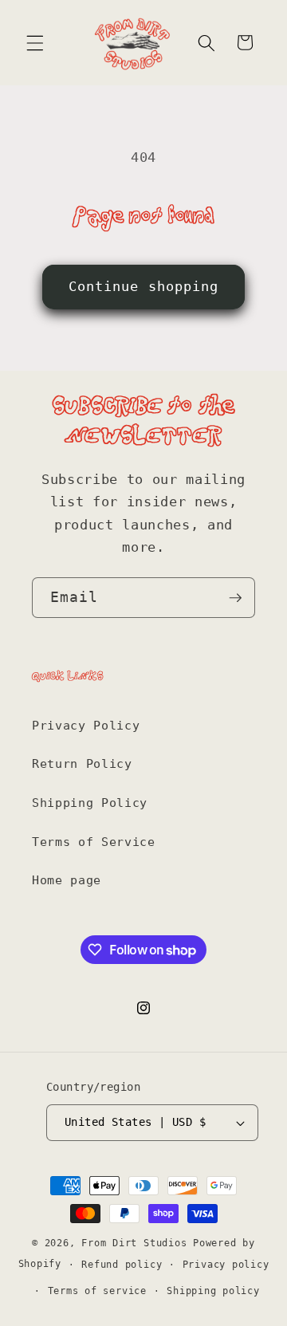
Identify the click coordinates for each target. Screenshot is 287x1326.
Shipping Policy (89, 803)
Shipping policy (213, 1290)
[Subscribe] (235, 598)
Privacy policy (226, 1264)
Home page (66, 880)
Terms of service (97, 1290)
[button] (35, 42)
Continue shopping (144, 286)
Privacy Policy (86, 725)
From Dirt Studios (134, 1243)
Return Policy (82, 764)
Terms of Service (93, 842)
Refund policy (121, 1264)
